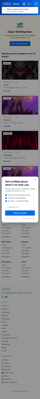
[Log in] (36, 4)
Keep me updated (20, 213)
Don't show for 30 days (28, 218)
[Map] (24, 4)
